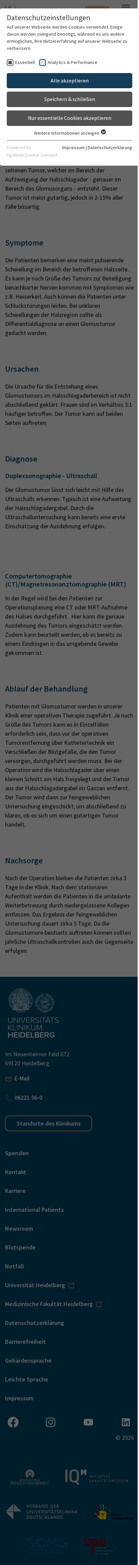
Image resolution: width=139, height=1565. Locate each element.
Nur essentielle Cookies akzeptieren (69, 117)
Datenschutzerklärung (110, 147)
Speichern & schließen (69, 99)
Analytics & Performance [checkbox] (73, 62)
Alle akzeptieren (70, 80)
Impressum (73, 147)
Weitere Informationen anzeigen (67, 133)
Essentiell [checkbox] (25, 62)
